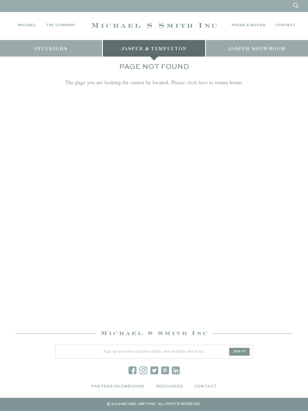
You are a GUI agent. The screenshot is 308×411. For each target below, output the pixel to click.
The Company (60, 25)
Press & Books (249, 25)
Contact (286, 25)
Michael (27, 25)
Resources (169, 386)
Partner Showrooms (117, 386)
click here (197, 82)
